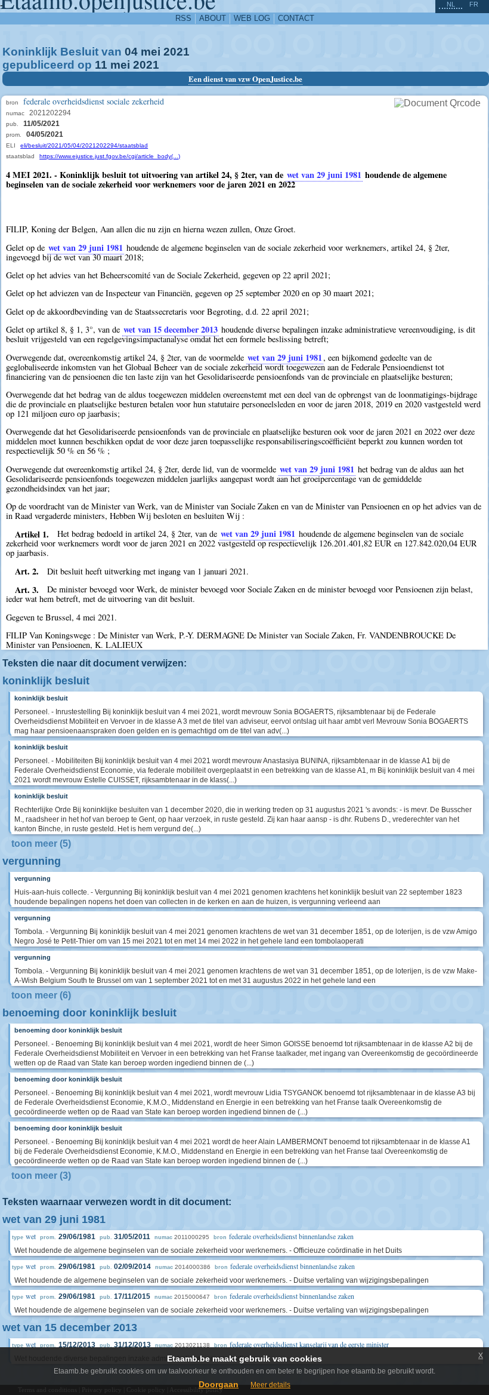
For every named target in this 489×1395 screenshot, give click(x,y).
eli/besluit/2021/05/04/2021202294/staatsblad (84, 145)
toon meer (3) (41, 1175)
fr (473, 4)
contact (296, 18)
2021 (176, 51)
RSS (183, 18)
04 (131, 51)
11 (101, 65)
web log (252, 18)
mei (150, 51)
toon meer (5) (41, 843)
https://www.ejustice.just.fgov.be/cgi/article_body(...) (109, 156)
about (212, 18)
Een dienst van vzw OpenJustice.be (245, 78)
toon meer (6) (41, 995)
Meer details (270, 1385)
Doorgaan (219, 1384)
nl (451, 4)
